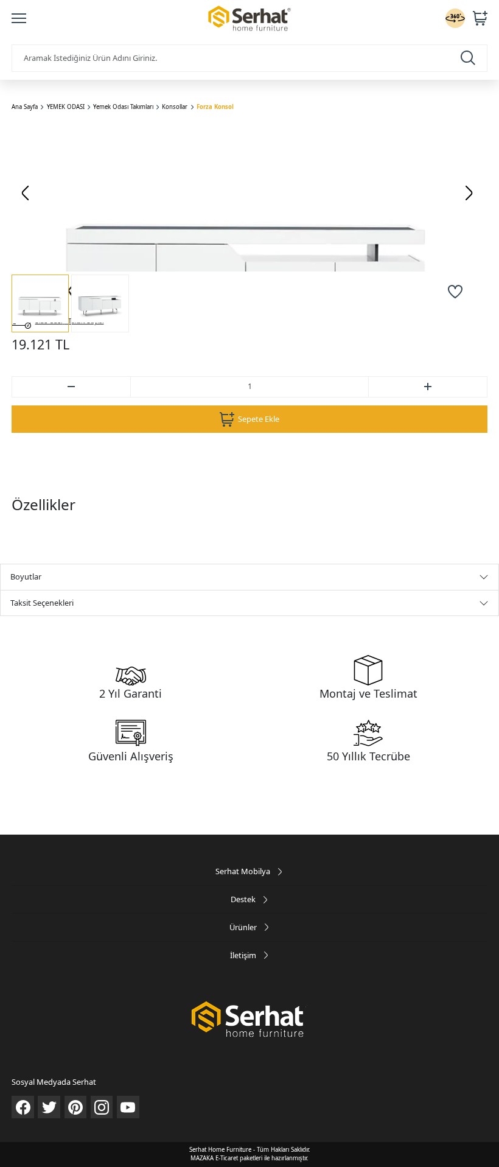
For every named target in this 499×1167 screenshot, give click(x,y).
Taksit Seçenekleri (42, 602)
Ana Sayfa (25, 107)
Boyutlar (25, 576)
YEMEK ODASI (66, 107)
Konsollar (174, 107)
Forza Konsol (215, 107)
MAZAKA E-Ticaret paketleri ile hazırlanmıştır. (249, 1158)
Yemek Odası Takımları (123, 107)
